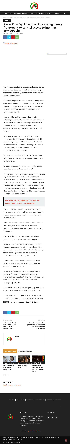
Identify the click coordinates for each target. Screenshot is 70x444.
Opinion (10, 17)
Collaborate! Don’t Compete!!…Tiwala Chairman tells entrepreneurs (9, 325)
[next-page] (7, 375)
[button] (64, 13)
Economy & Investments (37, 362)
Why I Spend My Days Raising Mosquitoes (8, 367)
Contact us (20, 400)
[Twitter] (9, 37)
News (10, 13)
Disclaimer (58, 400)
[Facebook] (5, 37)
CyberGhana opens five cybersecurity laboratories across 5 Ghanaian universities (36, 325)
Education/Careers (11, 363)
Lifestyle (49, 13)
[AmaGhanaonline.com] (35, 6)
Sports (31, 13)
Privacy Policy (40, 400)
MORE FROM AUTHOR (25, 351)
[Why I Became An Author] (24, 359)
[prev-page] (4, 375)
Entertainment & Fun (9, 439)
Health (32, 437)
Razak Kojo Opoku (32, 302)
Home (5, 13)
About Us (11, 400)
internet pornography (17, 302)
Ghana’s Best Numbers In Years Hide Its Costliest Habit (38, 368)
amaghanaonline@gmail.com (33, 431)
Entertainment (40, 13)
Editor (7, 33)
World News (17, 13)
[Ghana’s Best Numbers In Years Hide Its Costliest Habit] (38, 359)
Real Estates (39, 437)
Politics (24, 13)
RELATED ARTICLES (10, 351)
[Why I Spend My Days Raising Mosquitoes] (9, 359)
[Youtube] (56, 417)
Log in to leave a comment (12, 385)
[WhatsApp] (17, 37)
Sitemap (49, 400)
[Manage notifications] (66, 440)
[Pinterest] (13, 37)
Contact (57, 13)
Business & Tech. (56, 437)
